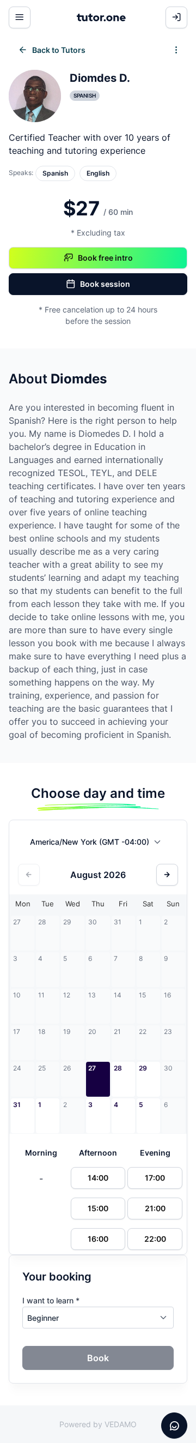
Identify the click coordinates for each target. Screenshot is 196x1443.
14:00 (98, 1177)
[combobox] (98, 844)
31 (17, 1105)
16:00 (98, 1238)
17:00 (155, 1177)
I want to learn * (50, 1300)
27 (92, 1068)
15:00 (98, 1208)
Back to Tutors (58, 50)
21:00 (155, 1208)
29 (143, 1068)
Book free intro (105, 257)
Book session (105, 283)
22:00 (155, 1238)
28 (118, 1068)
